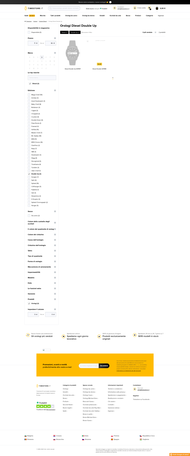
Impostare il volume (36, 309)
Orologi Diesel (43, 21)
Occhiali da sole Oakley (91, 411)
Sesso (30, 211)
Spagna (116, 439)
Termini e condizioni (115, 389)
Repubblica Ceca (149, 436)
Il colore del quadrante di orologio (41, 229)
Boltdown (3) (35, 107)
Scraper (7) (35, 177)
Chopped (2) (35, 114)
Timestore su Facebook (141, 399)
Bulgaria (30, 436)
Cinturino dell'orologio (37, 245)
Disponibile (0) (36, 32)
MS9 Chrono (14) (37, 142)
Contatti (111, 404)
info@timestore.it (143, 390)
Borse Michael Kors (89, 417)
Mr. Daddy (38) (36, 136)
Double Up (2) (36, 174)
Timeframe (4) (36, 164)
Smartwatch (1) (36, 155)
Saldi (64, 411)
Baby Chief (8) (36, 104)
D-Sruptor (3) (35, 199)
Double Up (74, 32)
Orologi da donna (89, 392)
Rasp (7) (34, 148)
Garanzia (31, 294)
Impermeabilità (34, 272)
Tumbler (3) (35, 167)
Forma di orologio (35, 261)
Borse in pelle (87, 414)
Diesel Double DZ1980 (99, 69)
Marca (30, 53)
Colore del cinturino (36, 234)
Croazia (59, 436)
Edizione (31, 90)
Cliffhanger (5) (36, 186)
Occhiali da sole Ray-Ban (91, 408)
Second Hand (67, 404)
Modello (31, 278)
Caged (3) (34, 110)
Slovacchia (60, 439)
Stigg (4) (34, 158)
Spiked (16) (35, 183)
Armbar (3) (34, 98)
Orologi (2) (35, 303)
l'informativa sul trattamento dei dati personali (129, 371)
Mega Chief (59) (36, 95)
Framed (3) (35, 126)
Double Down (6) (37, 120)
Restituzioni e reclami (115, 398)
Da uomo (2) (35, 215)
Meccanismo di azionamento (39, 267)
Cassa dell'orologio (35, 240)
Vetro (30, 251)
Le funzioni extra (34, 288)
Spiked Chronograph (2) (39, 202)
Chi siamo (111, 401)
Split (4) (34, 180)
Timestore (29, 21)
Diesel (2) (35, 83)
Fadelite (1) (35, 190)
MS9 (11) (34, 139)
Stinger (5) (34, 205)
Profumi (65, 401)
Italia (86, 436)
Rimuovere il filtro (86, 32)
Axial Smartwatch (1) (38, 101)
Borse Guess (87, 420)
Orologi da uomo (89, 389)
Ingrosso (111, 411)
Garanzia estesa (113, 408)
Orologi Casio (87, 395)
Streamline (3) (36, 196)
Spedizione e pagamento (116, 395)
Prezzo (30, 38)
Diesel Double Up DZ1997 (73, 69)
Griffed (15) (35, 129)
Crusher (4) (35, 117)
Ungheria (146, 439)
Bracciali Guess (88, 401)
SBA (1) (33, 152)
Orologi (35, 21)
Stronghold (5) (36, 161)
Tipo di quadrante (35, 256)
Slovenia (88, 439)
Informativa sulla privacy (116, 392)
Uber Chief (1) (36, 171)
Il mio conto (142, 8)
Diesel (64, 32)
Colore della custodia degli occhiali (39, 222)
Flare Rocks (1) (36, 123)
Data (30, 283)
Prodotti (31, 299)
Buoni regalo (67, 408)
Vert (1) (33, 193)
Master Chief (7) (36, 133)
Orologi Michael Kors (90, 398)
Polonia (116, 436)
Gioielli (65, 392)
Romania (30, 439)
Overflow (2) (35, 145)
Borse (65, 398)
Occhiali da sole (68, 395)
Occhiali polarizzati (89, 404)
